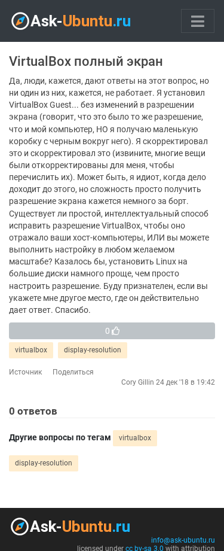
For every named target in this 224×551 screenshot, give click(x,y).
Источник (25, 372)
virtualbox (31, 350)
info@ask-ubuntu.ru (183, 540)
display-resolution (92, 350)
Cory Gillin (137, 382)
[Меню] (197, 21)
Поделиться (73, 372)
